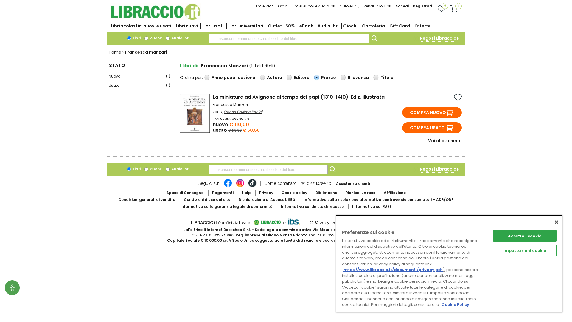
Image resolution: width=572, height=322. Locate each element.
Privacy (266, 192)
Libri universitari (245, 26)
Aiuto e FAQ (349, 6)
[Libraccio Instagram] (240, 186)
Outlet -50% (281, 26)
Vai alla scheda (445, 141)
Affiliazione (395, 192)
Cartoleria (373, 26)
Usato (139, 85)
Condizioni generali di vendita (146, 199)
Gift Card (399, 26)
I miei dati (265, 6)
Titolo (387, 77)
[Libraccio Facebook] (228, 186)
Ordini (283, 6)
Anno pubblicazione (233, 77)
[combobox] (289, 38)
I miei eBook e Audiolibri (314, 6)
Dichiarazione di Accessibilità (267, 199)
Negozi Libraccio (438, 38)
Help (246, 192)
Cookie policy (294, 192)
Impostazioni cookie (524, 250)
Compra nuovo (428, 112)
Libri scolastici (141, 26)
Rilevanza (358, 77)
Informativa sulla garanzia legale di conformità (226, 206)
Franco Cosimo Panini (243, 111)
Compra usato (427, 128)
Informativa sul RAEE (372, 206)
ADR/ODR (379, 199)
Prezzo (328, 77)
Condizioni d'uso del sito (207, 199)
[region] (449, 263)
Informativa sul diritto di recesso (312, 206)
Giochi (350, 26)
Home (115, 52)
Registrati (422, 6)
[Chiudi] (556, 222)
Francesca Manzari (230, 104)
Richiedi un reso (360, 192)
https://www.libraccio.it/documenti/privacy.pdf (393, 270)
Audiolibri (328, 26)
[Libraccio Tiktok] (252, 186)
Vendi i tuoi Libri (377, 6)
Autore (274, 77)
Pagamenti (223, 192)
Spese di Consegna (185, 192)
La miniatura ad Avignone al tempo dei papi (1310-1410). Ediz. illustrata (299, 97)
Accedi (402, 6)
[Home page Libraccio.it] (155, 18)
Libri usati (213, 26)
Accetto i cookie (524, 236)
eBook (306, 26)
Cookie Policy (455, 304)
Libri (136, 38)
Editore (302, 77)
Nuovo (139, 76)
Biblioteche (326, 192)
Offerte (422, 26)
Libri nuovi (187, 26)
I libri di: (189, 65)
